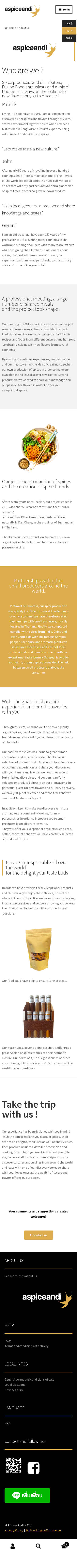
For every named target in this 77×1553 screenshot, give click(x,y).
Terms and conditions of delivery (26, 1346)
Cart (59, 1543)
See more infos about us (21, 1276)
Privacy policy (14, 1390)
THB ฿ (67, 23)
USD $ (67, 31)
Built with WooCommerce (43, 1530)
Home (12, 28)
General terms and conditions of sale (29, 1379)
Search (38, 1546)
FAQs (8, 1341)
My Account (13, 1546)
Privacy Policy (14, 1530)
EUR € (67, 38)
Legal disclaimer (16, 1385)
